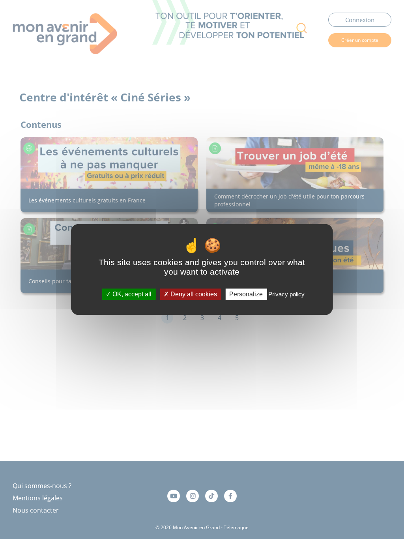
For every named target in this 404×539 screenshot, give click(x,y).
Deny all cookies (193, 294)
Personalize (246, 294)
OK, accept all (131, 294)
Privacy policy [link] (286, 294)
